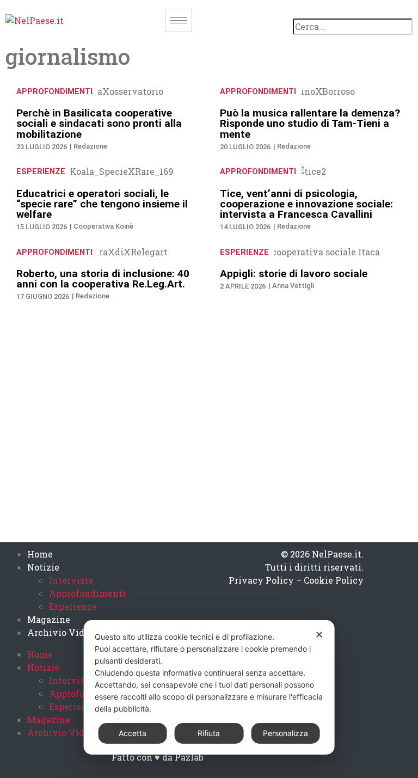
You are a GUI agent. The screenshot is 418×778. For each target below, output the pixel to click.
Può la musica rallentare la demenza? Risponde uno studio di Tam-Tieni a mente (310, 123)
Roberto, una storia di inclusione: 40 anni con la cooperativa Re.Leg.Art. (102, 278)
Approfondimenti (54, 91)
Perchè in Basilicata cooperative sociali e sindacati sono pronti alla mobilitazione (99, 123)
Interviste (71, 580)
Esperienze (40, 171)
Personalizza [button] (285, 733)
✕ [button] (319, 634)
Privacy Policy (261, 580)
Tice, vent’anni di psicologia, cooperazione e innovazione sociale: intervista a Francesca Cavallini (306, 203)
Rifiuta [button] (209, 733)
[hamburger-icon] (178, 20)
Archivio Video (60, 632)
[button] (353, 12)
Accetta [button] (132, 733)
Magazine (48, 619)
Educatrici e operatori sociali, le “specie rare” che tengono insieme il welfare (102, 203)
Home (40, 554)
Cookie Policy (334, 580)
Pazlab (189, 757)
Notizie (43, 567)
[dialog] (209, 687)
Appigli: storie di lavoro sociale (293, 273)
